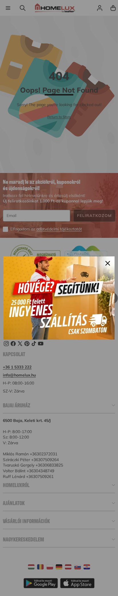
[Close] (108, 263)
